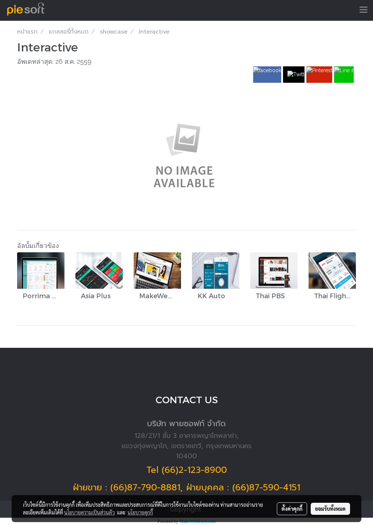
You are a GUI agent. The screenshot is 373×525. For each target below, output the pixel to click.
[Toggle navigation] (364, 10)
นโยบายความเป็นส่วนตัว (89, 512)
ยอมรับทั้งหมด (330, 508)
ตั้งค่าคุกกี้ (292, 508)
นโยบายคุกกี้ (140, 512)
